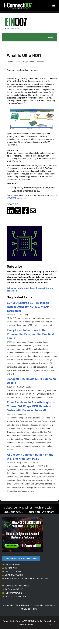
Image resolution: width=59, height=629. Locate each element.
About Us (8, 605)
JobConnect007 (14, 512)
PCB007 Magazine (17, 198)
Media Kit (26, 609)
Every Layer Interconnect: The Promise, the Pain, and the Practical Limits (30, 334)
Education (33, 512)
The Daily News (12, 564)
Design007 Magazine (15, 596)
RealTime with (43, 507)
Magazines (25, 507)
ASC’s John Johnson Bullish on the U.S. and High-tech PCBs (30, 456)
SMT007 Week (11, 568)
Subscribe (10, 507)
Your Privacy (22, 605)
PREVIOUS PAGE (13, 28)
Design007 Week (13, 571)
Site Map (50, 605)
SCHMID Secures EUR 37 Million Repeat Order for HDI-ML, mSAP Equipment (28, 306)
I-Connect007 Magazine (17, 585)
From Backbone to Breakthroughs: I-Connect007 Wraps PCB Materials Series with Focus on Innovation (31, 406)
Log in (53, 624)
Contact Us (37, 605)
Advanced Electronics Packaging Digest (26, 578)
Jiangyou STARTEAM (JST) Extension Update (31, 381)
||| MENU (49, 37)
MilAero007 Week (14, 575)
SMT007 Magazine (14, 589)
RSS (35, 609)
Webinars (48, 512)
